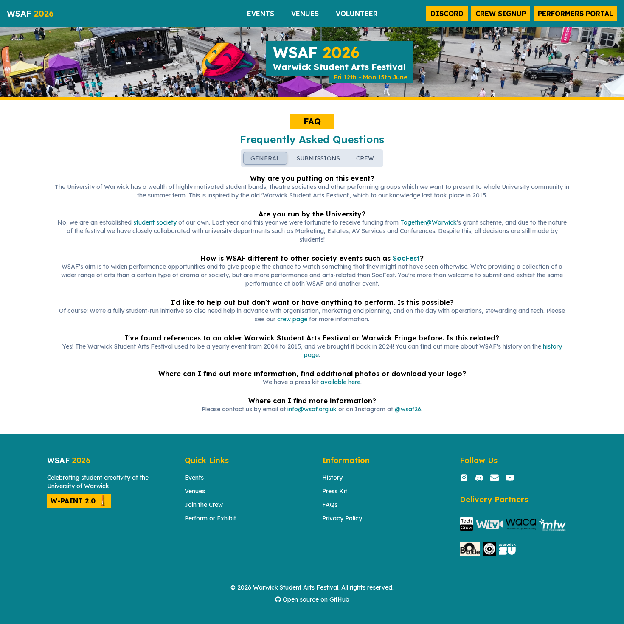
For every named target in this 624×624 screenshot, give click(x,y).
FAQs (329, 505)
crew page (292, 319)
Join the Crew (204, 505)
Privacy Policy (342, 518)
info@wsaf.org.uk (312, 409)
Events (194, 477)
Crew (500, 13)
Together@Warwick (428, 222)
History (332, 477)
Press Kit (334, 491)
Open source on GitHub (316, 599)
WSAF (30, 13)
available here (340, 382)
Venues (195, 491)
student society (155, 222)
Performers (575, 13)
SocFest (406, 258)
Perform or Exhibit (210, 518)
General (265, 158)
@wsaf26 (408, 409)
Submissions (318, 158)
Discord (447, 13)
